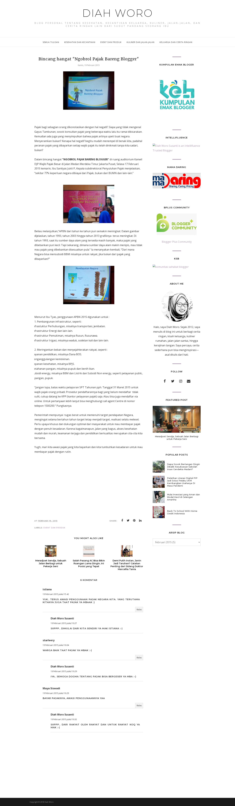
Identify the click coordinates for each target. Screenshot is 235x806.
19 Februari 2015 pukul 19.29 (64, 671)
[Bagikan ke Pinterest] (134, 520)
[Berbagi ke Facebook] (122, 520)
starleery (49, 640)
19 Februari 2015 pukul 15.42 (56, 594)
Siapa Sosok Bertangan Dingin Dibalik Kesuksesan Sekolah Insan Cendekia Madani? (183, 467)
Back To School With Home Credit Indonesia (182, 512)
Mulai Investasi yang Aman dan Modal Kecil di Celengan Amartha (183, 497)
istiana (47, 589)
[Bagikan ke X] (128, 520)
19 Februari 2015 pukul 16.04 (56, 645)
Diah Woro (117, 13)
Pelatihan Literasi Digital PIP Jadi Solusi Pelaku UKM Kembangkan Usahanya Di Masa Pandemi (182, 482)
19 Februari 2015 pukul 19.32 (64, 719)
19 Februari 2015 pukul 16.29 (56, 693)
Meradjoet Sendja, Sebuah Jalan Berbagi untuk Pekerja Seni (176, 437)
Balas (139, 609)
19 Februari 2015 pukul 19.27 (64, 623)
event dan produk (54, 528)
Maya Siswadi (51, 688)
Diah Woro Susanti (62, 618)
